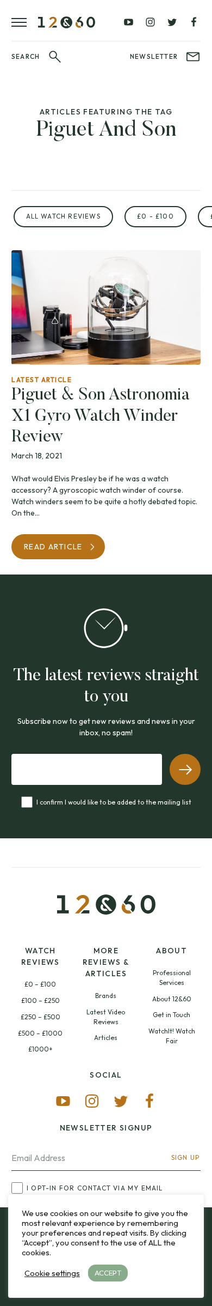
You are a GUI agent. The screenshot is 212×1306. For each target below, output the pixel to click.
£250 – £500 (40, 1017)
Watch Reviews (40, 956)
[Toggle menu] (24, 22)
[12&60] (66, 22)
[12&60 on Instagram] (150, 22)
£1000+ (40, 1049)
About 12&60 (171, 999)
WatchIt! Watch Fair (171, 1036)
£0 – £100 (40, 984)
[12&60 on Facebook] (193, 22)
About (171, 951)
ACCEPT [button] (108, 1272)
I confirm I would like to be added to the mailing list (113, 802)
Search (25, 56)
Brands (105, 995)
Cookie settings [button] (52, 1273)
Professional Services (172, 978)
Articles (105, 1037)
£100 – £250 (40, 1000)
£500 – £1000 (40, 1033)
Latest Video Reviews (105, 1017)
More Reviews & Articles (106, 962)
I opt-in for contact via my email (95, 1188)
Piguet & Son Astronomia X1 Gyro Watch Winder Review (100, 416)
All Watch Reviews (63, 216)
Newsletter (154, 56)
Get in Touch (171, 1015)
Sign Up (185, 1157)
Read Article (53, 547)
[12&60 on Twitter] (172, 22)
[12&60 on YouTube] (129, 22)
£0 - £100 (155, 216)
